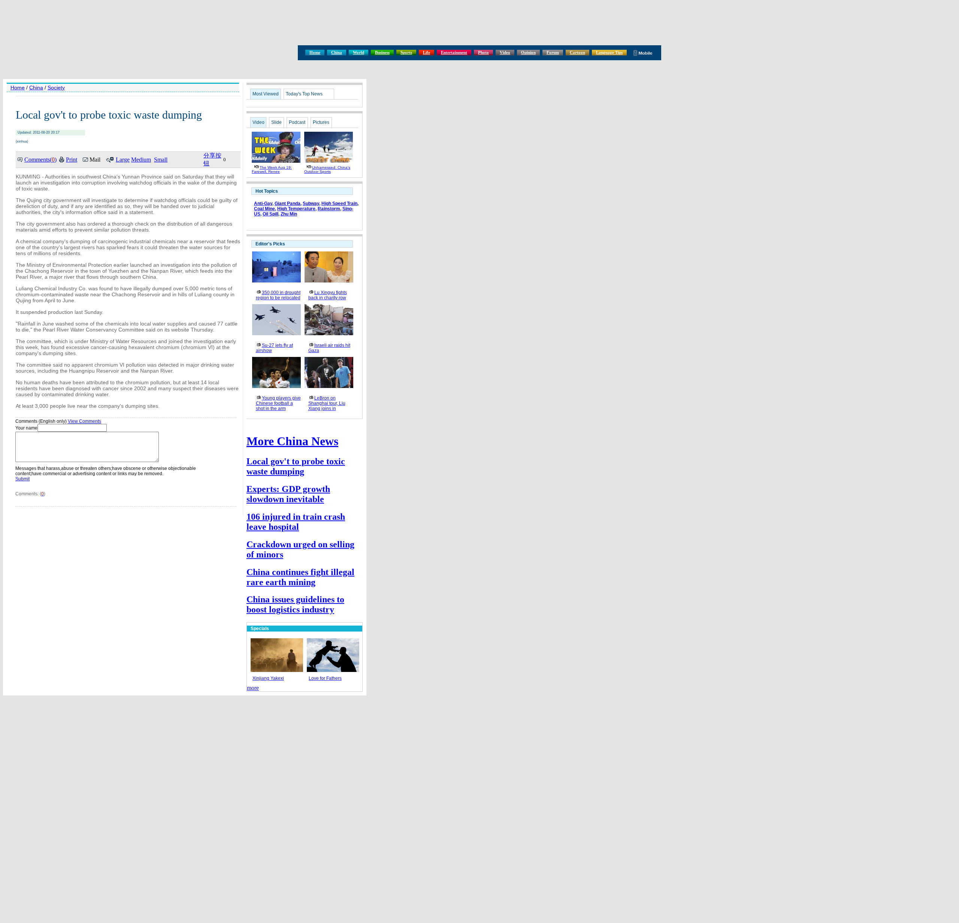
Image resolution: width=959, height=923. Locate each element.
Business (382, 52)
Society (56, 88)
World (358, 52)
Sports (406, 52)
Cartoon (577, 52)
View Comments (84, 421)
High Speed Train (339, 203)
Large (123, 159)
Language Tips (609, 52)
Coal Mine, (265, 208)
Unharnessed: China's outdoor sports (327, 169)
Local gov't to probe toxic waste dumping (295, 466)
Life (426, 52)
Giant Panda (287, 203)
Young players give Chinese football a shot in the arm (278, 403)
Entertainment (454, 52)
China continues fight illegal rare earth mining (300, 577)
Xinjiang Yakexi (268, 678)
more (253, 688)
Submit (22, 479)
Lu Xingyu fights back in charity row (327, 295)
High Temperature (296, 208)
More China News (292, 441)
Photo (483, 52)
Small (160, 159)
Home (314, 52)
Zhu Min (289, 214)
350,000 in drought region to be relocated (278, 295)
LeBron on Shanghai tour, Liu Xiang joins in (326, 403)
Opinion (528, 52)
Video (505, 52)
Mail (95, 159)
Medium (141, 159)
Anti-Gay (263, 203)
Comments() (40, 159)
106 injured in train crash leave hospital (295, 522)
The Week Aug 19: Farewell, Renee (272, 169)
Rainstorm (329, 208)
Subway (311, 203)
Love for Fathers (325, 678)
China (336, 52)
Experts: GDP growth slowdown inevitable (288, 494)
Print (71, 159)
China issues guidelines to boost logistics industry (295, 604)
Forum (553, 52)
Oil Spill (270, 214)
